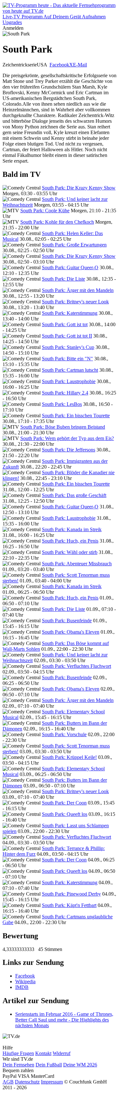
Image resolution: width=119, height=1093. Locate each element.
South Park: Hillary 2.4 (65, 392)
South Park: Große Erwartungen (74, 244)
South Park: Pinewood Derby (71, 894)
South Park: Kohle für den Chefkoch (57, 222)
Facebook (59, 64)
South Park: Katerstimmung (69, 313)
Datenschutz (27, 1081)
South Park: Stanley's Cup (68, 347)
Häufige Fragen (18, 1053)
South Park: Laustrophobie (69, 381)
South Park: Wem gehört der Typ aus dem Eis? (67, 438)
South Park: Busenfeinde (67, 620)
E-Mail (80, 64)
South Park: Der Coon (64, 802)
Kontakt (43, 1053)
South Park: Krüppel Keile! (69, 757)
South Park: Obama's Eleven (70, 632)
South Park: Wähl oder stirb (69, 552)
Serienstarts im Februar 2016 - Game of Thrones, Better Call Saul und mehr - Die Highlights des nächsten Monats (64, 1019)
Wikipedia (25, 981)
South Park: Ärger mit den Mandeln (78, 290)
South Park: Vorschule (64, 734)
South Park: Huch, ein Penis (70, 540)
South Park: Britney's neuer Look (75, 301)
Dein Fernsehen (18, 1064)
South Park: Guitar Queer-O (70, 267)
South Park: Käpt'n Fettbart (69, 905)
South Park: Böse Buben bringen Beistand (62, 427)
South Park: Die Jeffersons (68, 449)
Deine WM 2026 (80, 1064)
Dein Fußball (49, 1064)
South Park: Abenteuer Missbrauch (77, 563)
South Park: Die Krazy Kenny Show (79, 187)
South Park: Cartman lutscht (70, 370)
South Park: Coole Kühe (44, 210)
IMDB (22, 987)
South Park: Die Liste (63, 279)
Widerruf (61, 1053)
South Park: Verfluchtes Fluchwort (76, 666)
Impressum (52, 1081)
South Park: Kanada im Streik (72, 529)
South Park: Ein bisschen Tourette (76, 415)
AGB (8, 1081)
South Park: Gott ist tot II (67, 335)
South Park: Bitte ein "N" (67, 358)
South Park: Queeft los (64, 814)
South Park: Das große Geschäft (74, 495)
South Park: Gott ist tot (65, 324)
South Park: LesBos (62, 404)
